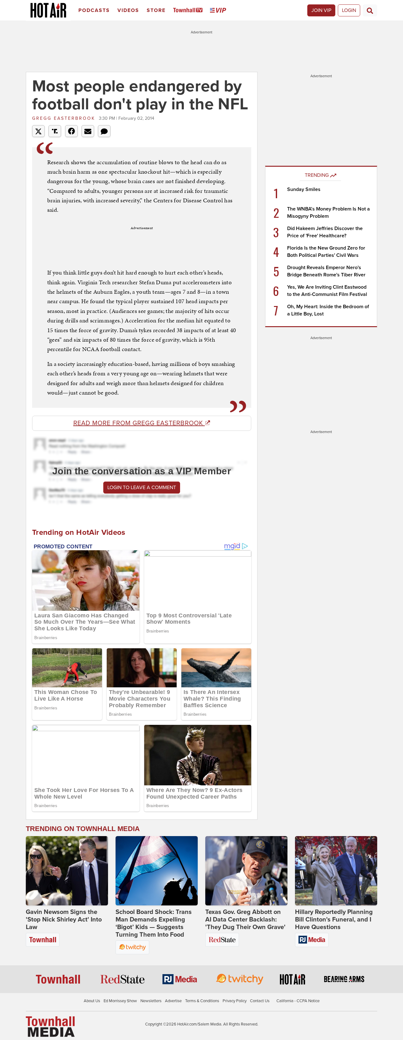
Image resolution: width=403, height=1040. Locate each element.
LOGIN (349, 10)
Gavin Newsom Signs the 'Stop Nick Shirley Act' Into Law (64, 919)
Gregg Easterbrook (64, 118)
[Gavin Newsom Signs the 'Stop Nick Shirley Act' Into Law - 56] (67, 870)
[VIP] (219, 10)
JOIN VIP (321, 10)
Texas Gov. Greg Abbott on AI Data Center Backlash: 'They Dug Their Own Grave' (245, 919)
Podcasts (94, 10)
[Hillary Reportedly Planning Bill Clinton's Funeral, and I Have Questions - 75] (336, 870)
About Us (92, 1000)
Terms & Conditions (202, 1000)
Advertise (173, 1000)
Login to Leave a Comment (141, 487)
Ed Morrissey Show (120, 1000)
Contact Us (260, 1000)
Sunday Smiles (304, 189)
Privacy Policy (235, 1000)
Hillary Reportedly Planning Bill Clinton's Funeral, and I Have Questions (334, 919)
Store (156, 10)
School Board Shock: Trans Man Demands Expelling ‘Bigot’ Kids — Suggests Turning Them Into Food (154, 923)
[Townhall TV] (189, 10)
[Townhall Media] (50, 1026)
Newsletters (151, 1000)
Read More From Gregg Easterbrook (139, 423)
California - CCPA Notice (298, 1000)
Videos (128, 10)
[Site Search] (370, 10)
